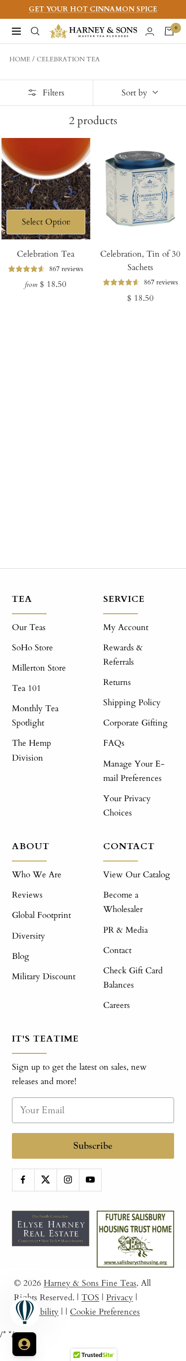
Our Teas (29, 627)
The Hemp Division (31, 750)
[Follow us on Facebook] (23, 1180)
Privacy (119, 1297)
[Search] (35, 31)
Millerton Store (39, 668)
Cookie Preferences (105, 1311)
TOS (90, 1297)
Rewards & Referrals (123, 655)
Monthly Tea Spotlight (35, 715)
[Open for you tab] (24, 1344)
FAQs (113, 743)
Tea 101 (26, 688)
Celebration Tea (68, 59)
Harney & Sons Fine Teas (90, 1283)
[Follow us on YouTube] (90, 1180)
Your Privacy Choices (127, 805)
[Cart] (169, 31)
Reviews (27, 895)
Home (19, 59)
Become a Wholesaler (123, 902)
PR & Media (125, 930)
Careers (116, 1005)
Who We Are (37, 874)
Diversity (28, 936)
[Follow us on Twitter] (45, 1180)
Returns (117, 682)
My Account (125, 627)
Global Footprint (41, 915)
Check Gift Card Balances (133, 978)
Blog (20, 956)
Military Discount (43, 976)
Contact (117, 950)
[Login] (149, 31)
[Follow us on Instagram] (68, 1180)
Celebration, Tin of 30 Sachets (140, 260)
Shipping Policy (132, 702)
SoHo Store (32, 647)
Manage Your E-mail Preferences (134, 771)
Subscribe (93, 1145)
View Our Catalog (136, 874)
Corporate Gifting (135, 722)
